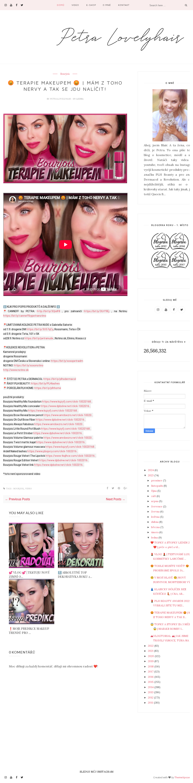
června (155, 511)
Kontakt (123, 5)
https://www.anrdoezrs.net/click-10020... (68, 415)
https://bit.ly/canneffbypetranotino (24, 315)
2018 (151, 666)
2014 (151, 687)
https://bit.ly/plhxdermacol (60, 378)
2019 (151, 661)
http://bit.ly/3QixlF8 (48, 311)
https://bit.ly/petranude (39, 338)
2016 (151, 677)
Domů (60, 5)
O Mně (107, 5)
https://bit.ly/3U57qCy (40, 329)
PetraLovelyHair (60, 99)
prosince (157, 480)
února (155, 532)
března (155, 527)
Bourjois (65, 73)
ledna (155, 537)
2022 (151, 645)
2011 (151, 702)
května (155, 516)
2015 (151, 682)
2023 (151, 475)
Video (75, 5)
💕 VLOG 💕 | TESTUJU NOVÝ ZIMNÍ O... (29, 574)
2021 (151, 651)
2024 (151, 470)
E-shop (91, 5)
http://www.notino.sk (16, 369)
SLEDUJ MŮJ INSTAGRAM (96, 771)
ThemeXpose (182, 777)
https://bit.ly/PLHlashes (45, 383)
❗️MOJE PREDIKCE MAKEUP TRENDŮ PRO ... (29, 631)
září (154, 496)
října (154, 491)
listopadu (157, 485)
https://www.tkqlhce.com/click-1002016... (71, 455)
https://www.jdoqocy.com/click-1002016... (52, 451)
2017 (151, 671)
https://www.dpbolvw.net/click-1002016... (66, 406)
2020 (151, 656)
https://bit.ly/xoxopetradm (67, 360)
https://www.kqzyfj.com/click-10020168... (67, 401)
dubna (155, 522)
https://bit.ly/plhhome (47, 388)
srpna (155, 501)
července (157, 506)
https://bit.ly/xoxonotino (28, 365)
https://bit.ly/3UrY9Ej (96, 311)
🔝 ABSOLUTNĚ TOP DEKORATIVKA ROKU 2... (75, 574)
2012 (151, 697)
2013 (151, 692)
